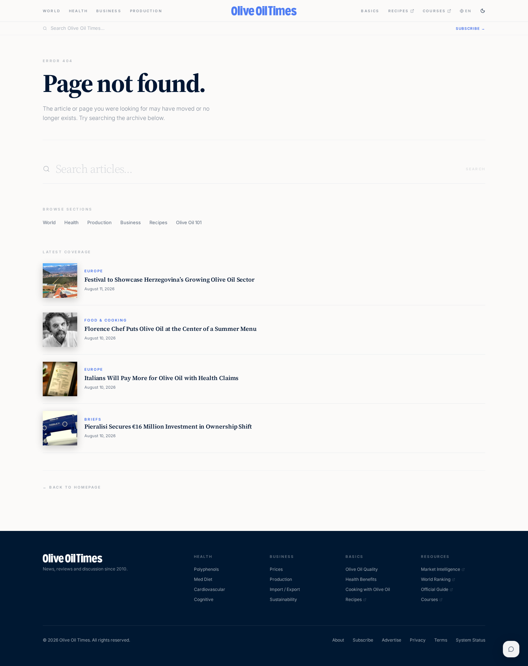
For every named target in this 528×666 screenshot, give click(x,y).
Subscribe (363, 640)
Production (146, 11)
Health (78, 11)
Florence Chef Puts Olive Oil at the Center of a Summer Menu (170, 329)
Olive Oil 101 (189, 222)
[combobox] (249, 28)
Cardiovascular (209, 589)
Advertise (391, 640)
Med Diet (203, 579)
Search (475, 169)
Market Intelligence (440, 569)
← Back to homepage (72, 487)
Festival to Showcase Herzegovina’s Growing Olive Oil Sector (169, 280)
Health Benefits (361, 579)
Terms (440, 640)
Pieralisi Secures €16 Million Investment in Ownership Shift (168, 426)
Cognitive (203, 599)
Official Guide (434, 589)
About (338, 640)
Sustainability (283, 599)
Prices (276, 569)
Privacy (418, 640)
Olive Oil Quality (362, 569)
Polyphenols (206, 569)
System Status (470, 640)
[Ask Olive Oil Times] (511, 649)
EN (468, 11)
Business (108, 11)
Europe (93, 271)
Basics (370, 11)
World (51, 11)
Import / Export (285, 589)
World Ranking (435, 579)
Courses (434, 11)
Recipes (398, 11)
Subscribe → (470, 28)
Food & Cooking (105, 320)
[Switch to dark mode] (482, 10)
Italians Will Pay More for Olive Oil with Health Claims (161, 378)
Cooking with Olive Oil (368, 589)
